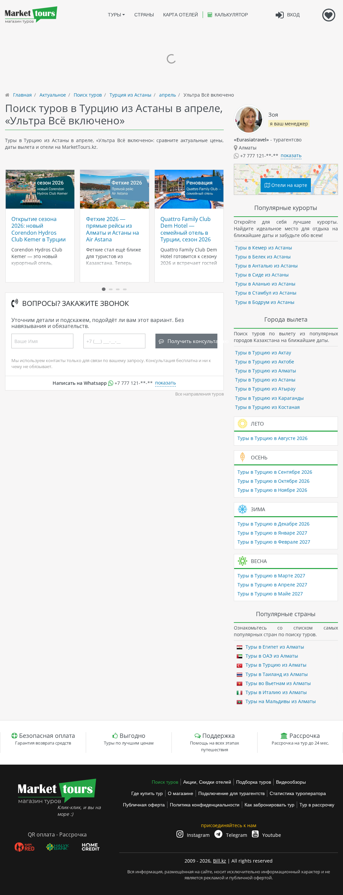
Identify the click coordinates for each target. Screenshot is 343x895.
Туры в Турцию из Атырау (265, 388)
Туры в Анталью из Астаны (266, 265)
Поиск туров (165, 782)
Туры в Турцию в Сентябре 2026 (274, 472)
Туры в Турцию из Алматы (265, 370)
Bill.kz (219, 861)
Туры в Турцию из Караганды (269, 398)
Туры (114, 14)
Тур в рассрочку (316, 804)
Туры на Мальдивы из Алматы (280, 701)
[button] (103, 289)
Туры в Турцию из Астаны (265, 379)
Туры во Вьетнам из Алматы (277, 683)
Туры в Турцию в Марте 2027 (271, 575)
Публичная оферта (144, 804)
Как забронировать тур (269, 804)
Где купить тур (147, 793)
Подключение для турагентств (231, 793)
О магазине (180, 793)
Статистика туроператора (298, 793)
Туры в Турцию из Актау (263, 352)
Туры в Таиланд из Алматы (276, 674)
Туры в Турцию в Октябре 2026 (273, 481)
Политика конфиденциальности (204, 804)
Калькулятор (231, 14)
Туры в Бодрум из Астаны (264, 302)
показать (165, 382)
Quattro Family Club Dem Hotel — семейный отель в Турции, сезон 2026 (185, 229)
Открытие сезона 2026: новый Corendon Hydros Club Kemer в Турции (38, 229)
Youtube (271, 835)
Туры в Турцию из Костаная (267, 407)
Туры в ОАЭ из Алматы (271, 656)
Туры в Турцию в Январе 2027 (272, 533)
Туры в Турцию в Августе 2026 (272, 438)
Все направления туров (199, 394)
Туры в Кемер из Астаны (263, 247)
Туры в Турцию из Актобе (264, 361)
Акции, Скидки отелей (207, 782)
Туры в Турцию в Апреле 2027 (272, 584)
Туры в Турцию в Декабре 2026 (273, 524)
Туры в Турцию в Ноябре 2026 (272, 490)
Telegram (236, 835)
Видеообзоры (291, 782)
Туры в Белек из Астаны (263, 256)
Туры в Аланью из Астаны (265, 284)
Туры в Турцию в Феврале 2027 (273, 542)
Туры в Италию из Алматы (275, 692)
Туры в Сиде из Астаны (262, 274)
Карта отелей (180, 14)
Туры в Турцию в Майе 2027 (270, 593)
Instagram (198, 835)
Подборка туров (253, 782)
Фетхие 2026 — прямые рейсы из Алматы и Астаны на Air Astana (112, 229)
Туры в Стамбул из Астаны (265, 293)
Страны (144, 14)
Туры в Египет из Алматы (274, 647)
